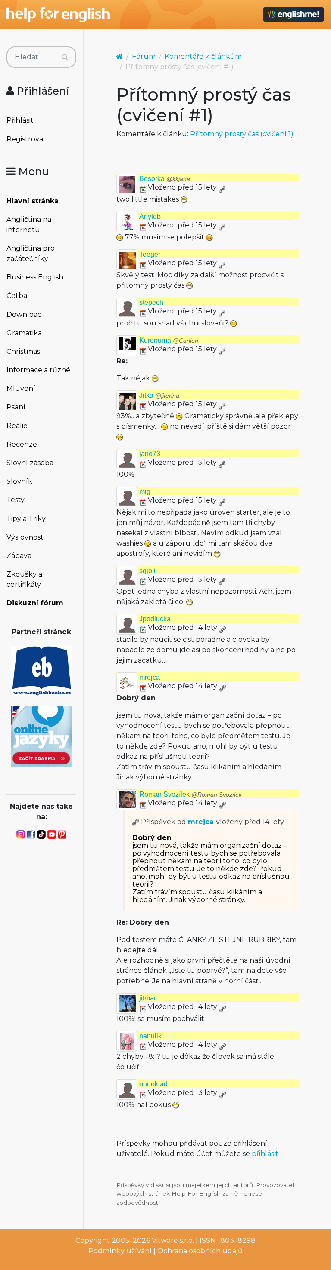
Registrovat (26, 139)
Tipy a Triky (26, 519)
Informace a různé (38, 370)
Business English (34, 277)
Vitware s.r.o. (173, 1240)
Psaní (15, 407)
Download (24, 314)
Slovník (19, 481)
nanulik (150, 1036)
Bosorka (164, 178)
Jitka (159, 395)
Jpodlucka (155, 619)
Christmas (23, 351)
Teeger (149, 254)
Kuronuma (168, 340)
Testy (15, 500)
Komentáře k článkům (203, 56)
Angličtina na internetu (28, 224)
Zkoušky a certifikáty (24, 579)
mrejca (149, 677)
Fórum (144, 56)
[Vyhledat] (64, 57)
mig (144, 491)
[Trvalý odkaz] (222, 187)
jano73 (149, 453)
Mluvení (20, 388)
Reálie (17, 426)
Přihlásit (20, 120)
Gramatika (24, 333)
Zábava (18, 556)
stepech (151, 302)
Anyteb (150, 216)
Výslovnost (25, 537)
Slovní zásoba (29, 463)
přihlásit (265, 1154)
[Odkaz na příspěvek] (135, 822)
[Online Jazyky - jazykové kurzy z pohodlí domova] (41, 736)
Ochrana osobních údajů (200, 1251)
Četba (16, 295)
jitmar (147, 998)
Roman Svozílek (190, 794)
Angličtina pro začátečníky (30, 253)
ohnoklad (153, 1084)
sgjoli (147, 570)
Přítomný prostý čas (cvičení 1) (242, 134)
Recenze (21, 444)
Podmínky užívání (120, 1251)
